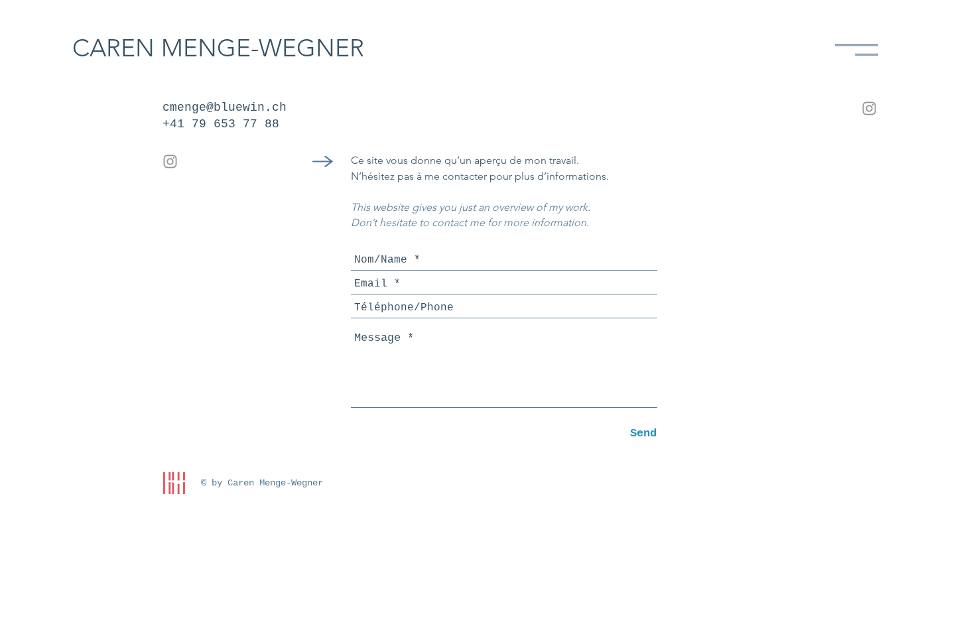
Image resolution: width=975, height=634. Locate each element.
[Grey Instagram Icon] (170, 161)
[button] (856, 50)
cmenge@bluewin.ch (224, 107)
